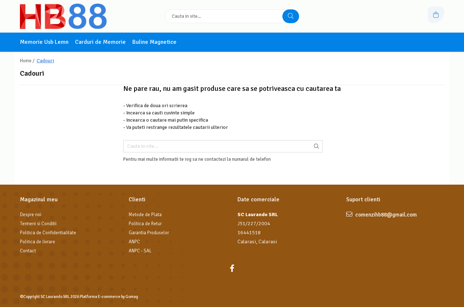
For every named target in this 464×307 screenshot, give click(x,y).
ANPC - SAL (140, 251)
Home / (28, 61)
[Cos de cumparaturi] (436, 15)
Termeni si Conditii (38, 224)
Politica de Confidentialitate (48, 233)
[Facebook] (232, 268)
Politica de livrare (37, 242)
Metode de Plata (145, 215)
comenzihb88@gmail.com (385, 214)
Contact (28, 251)
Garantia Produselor (149, 233)
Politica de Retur (145, 224)
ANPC (134, 242)
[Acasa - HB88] (65, 16)
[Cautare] (290, 16)
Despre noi (30, 215)
